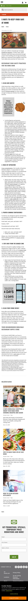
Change (3, 5)
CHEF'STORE (12, 2)
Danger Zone (22, 250)
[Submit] (3, 10)
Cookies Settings (14, 593)
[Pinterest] (26, 567)
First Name (4, 542)
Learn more (16, 354)
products (6, 343)
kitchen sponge (10, 91)
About (5, 581)
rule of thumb (13, 184)
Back (3, 26)
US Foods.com (7, 572)
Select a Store (5, 548)
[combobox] (14, 10)
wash (11, 154)
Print (7, 26)
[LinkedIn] (24, 567)
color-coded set (14, 199)
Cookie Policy (9, 590)
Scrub (11, 142)
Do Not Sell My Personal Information (17, 577)
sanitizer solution (14, 130)
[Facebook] (18, 567)
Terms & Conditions (18, 581)
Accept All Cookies (14, 598)
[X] (21, 567)
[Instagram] (16, 567)
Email (3, 537)
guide (15, 323)
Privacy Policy (16, 572)
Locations (6, 577)
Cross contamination (7, 168)
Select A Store (8, 5)
